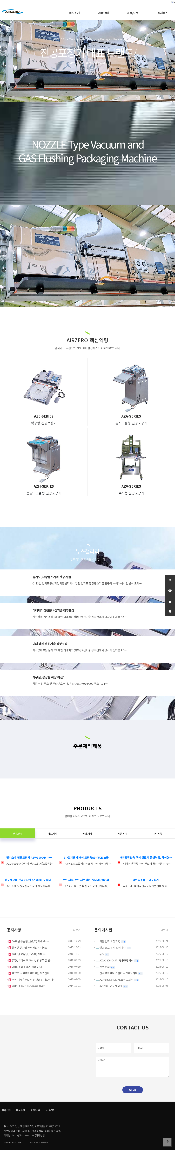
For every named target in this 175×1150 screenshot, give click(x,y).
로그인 (51, 1110)
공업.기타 (87, 833)
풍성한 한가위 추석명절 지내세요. (29, 947)
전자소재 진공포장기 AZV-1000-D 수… (29, 857)
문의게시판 (103, 930)
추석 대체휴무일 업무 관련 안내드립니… (33, 979)
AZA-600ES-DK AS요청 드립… (116, 979)
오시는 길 (35, 1110)
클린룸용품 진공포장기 (146, 880)
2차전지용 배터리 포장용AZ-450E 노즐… (87, 857)
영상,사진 (132, 12)
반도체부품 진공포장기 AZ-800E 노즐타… (29, 880)
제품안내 (103, 12)
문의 (101, 954)
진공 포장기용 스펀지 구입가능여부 (118, 973)
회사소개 (74, 12)
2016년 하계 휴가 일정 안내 (26, 967)
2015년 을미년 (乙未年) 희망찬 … (30, 986)
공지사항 (14, 930)
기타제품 (157, 833)
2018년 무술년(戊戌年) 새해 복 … (30, 941)
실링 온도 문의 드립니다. (112, 947)
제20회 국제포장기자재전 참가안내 (30, 973)
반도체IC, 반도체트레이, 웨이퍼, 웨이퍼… (87, 880)
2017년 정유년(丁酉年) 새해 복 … (30, 954)
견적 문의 (104, 967)
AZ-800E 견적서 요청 (111, 986)
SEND (132, 1090)
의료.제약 (52, 833)
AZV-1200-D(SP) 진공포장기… (116, 960)
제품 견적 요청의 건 (110, 941)
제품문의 (20, 1110)
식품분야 (122, 833)
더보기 (77, 930)
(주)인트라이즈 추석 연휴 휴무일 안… (31, 960)
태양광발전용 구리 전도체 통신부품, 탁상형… (146, 857)
